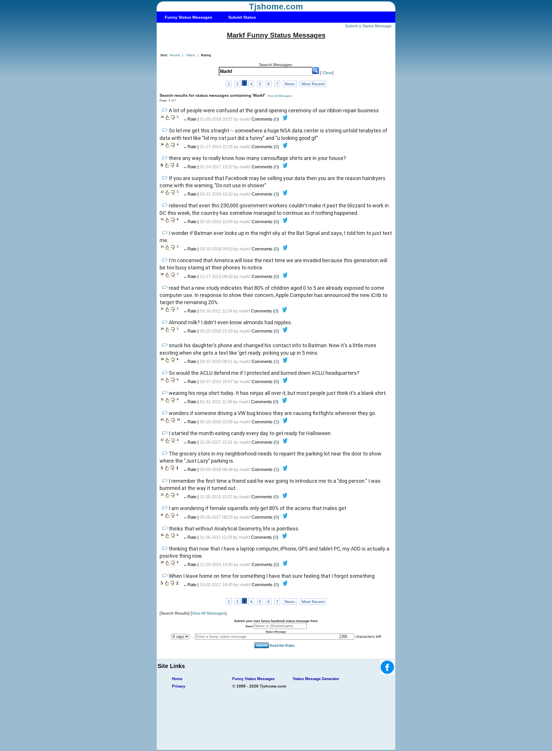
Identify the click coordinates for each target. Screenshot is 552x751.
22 (162, 191)
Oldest (190, 55)
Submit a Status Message (368, 26)
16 (162, 534)
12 (162, 439)
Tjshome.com (276, 6)
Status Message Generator (316, 679)
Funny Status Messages (188, 17)
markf (244, 119)
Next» (290, 84)
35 (162, 219)
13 (162, 246)
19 (162, 328)
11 (162, 514)
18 (162, 144)
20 (162, 562)
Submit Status (242, 17)
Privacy (178, 686)
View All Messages (279, 95)
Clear (327, 72)
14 (178, 419)
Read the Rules (282, 646)
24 (162, 116)
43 (162, 419)
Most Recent (313, 84)
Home (177, 679)
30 (162, 274)
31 (162, 399)
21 (162, 308)
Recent (175, 55)
